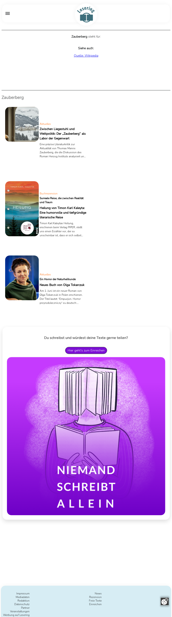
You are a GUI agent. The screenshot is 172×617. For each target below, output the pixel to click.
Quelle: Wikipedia (86, 55)
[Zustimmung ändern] (165, 601)
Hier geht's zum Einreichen (86, 350)
